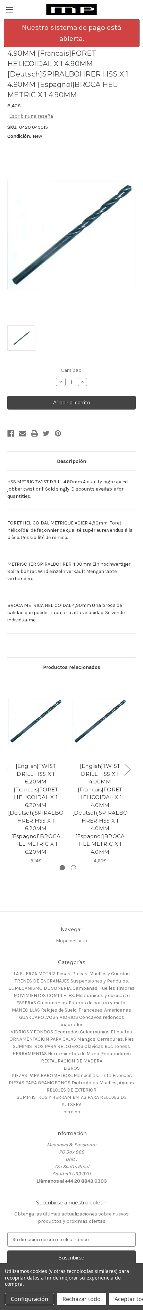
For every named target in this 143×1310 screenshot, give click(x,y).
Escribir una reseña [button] (31, 116)
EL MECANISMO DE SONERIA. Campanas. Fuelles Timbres (71, 988)
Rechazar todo (81, 1299)
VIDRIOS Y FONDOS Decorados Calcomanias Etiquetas (71, 1032)
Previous (9, 769)
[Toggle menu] (9, 9)
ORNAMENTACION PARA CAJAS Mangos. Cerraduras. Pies (71, 1039)
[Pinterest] (57, 433)
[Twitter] (46, 433)
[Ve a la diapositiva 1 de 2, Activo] (62, 867)
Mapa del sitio (71, 941)
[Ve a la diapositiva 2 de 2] (73, 867)
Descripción (71, 461)
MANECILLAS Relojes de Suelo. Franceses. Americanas (71, 1010)
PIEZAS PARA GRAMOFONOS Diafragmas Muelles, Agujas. (72, 1083)
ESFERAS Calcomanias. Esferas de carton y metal (71, 1003)
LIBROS (72, 1068)
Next (127, 769)
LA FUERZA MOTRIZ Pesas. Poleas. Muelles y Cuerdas (72, 974)
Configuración (29, 1299)
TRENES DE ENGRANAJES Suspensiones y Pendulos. (72, 981)
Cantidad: (72, 370)
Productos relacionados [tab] (71, 667)
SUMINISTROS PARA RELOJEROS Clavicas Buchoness (71, 1046)
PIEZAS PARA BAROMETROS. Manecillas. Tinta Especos (71, 1075)
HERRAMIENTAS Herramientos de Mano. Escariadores (71, 1054)
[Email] (22, 433)
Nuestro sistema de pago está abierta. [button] (71, 33)
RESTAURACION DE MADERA (71, 1061)
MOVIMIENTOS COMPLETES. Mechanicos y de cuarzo (72, 995)
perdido (71, 1112)
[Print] (34, 433)
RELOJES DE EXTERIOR (71, 1090)
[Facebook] (10, 433)
